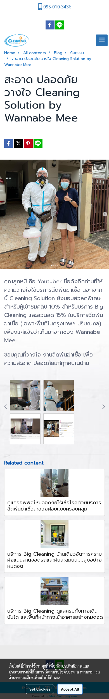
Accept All (70, 688)
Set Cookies (39, 688)
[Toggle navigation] (102, 40)
